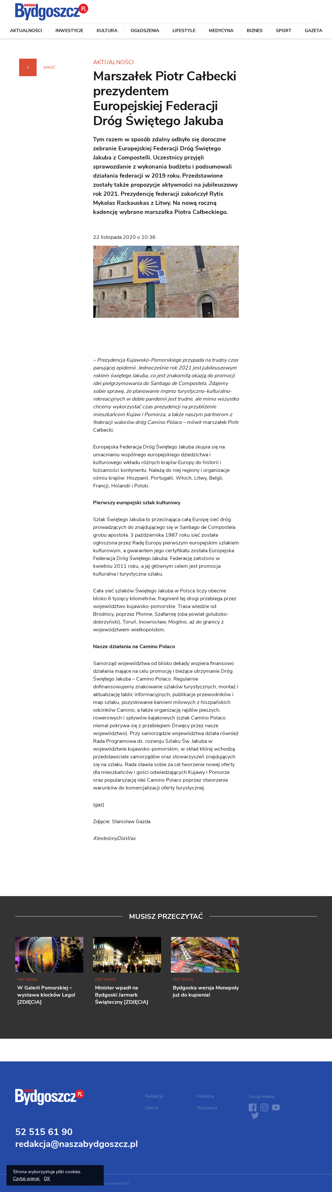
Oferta (151, 1108)
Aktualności (26, 31)
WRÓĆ (49, 67)
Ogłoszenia (145, 31)
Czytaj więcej (27, 1178)
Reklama (205, 1096)
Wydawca (207, 1108)
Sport (283, 31)
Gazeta (313, 31)
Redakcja (154, 1096)
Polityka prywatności (111, 1183)
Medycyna (221, 31)
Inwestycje (69, 31)
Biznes (255, 31)
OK (47, 1178)
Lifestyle (184, 31)
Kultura (107, 31)
